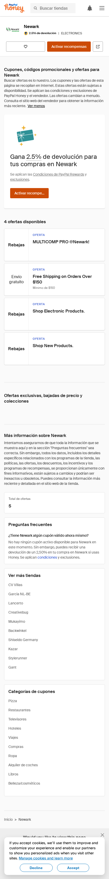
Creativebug (18, 612)
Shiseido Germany (23, 639)
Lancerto (15, 603)
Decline (36, 868)
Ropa (12, 756)
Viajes (13, 737)
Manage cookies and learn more (46, 858)
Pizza (12, 701)
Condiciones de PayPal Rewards (58, 174)
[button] (102, 8)
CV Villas (15, 585)
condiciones (47, 557)
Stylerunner (17, 658)
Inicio (8, 819)
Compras (15, 746)
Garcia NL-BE (19, 594)
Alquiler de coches (23, 765)
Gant (12, 667)
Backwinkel (17, 630)
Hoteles (14, 728)
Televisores (17, 719)
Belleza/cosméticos (24, 783)
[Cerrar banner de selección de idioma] (102, 835)
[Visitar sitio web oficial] (98, 46)
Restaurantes (19, 710)
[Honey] (14, 8)
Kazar (13, 649)
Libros (13, 774)
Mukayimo (16, 621)
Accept (73, 868)
